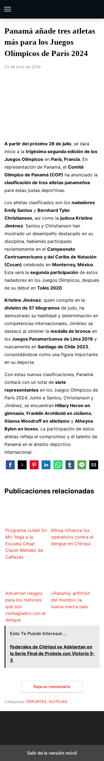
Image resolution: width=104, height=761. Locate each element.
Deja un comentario (52, 686)
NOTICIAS (58, 701)
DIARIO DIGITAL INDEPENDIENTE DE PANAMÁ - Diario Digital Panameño (52, 9)
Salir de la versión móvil (52, 753)
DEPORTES (36, 701)
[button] (10, 464)
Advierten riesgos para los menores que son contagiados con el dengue (25, 606)
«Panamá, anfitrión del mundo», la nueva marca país (70, 599)
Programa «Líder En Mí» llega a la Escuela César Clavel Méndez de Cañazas (26, 543)
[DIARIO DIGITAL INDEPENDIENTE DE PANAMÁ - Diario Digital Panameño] (52, 725)
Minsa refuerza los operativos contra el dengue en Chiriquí (72, 536)
